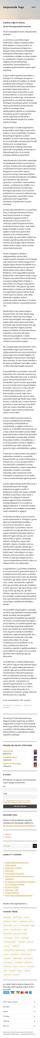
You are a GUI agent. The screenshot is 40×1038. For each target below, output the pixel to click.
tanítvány (30, 966)
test (5, 971)
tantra (22, 966)
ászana (27, 971)
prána (30, 705)
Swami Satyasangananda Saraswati (18, 895)
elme (31, 921)
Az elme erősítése (12, 887)
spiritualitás (28, 958)
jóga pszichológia (20, 934)
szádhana (28, 962)
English (8, 837)
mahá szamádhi (10, 942)
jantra (6, 929)
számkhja (7, 966)
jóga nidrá (7, 934)
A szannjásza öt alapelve (14, 873)
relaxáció (7, 958)
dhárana (7, 921)
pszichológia (25, 954)
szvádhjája (18, 962)
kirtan (17, 938)
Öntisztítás (9, 871)
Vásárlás (6, 1021)
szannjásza (8, 962)
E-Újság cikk (18, 705)
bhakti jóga (17, 917)
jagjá (32, 925)
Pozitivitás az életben (13, 868)
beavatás (7, 917)
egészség (23, 921)
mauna (6, 946)
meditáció (15, 946)
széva (15, 966)
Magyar (8, 834)
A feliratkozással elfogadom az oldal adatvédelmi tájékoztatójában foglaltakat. (17, 801)
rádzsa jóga (17, 958)
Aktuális (6, 1007)
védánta (12, 971)
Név (4, 786)
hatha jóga (24, 925)
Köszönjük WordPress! (28, 1034)
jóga (25, 929)
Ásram (5, 1011)
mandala (21, 942)
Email (5, 793)
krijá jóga (25, 938)
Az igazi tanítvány (12, 893)
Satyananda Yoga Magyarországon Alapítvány (18, 1032)
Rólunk (6, 1026)
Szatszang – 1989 (11, 890)
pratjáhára (31, 950)
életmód (7, 975)
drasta (15, 921)
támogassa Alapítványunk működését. (20, 826)
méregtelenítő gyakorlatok (14, 950)
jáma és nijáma (16, 929)
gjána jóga (8, 925)
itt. (27, 904)
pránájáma (6, 707)
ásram (20, 971)
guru (16, 925)
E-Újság (6, 1016)
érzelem (16, 975)
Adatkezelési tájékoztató (11, 1034)
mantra (30, 942)
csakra (25, 705)
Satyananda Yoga (13, 7)
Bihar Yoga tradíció (10, 1002)
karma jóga (8, 938)
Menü (34, 7)
